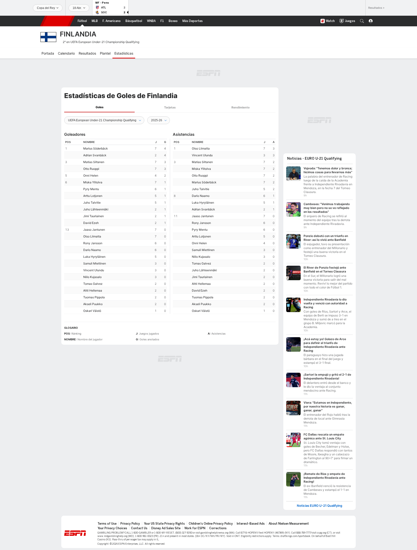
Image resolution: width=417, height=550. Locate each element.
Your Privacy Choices (112, 528)
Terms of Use (107, 523)
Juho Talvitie (92, 202)
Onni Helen (90, 175)
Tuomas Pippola (94, 297)
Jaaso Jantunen (94, 229)
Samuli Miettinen (94, 263)
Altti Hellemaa (92, 290)
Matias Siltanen (93, 162)
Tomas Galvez (93, 284)
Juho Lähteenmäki (95, 209)
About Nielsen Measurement (289, 523)
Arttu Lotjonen (92, 196)
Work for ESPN (194, 528)
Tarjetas (170, 107)
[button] (362, 21)
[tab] (99, 107)
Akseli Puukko (93, 304)
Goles (100, 107)
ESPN (57, 21)
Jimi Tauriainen (93, 216)
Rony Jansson (92, 243)
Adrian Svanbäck (94, 155)
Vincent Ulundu (93, 270)
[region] (115, 226)
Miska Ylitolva (92, 182)
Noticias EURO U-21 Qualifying (319, 505)
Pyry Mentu (91, 189)
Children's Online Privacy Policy (211, 523)
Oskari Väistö (92, 311)
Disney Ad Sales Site (166, 528)
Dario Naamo (92, 250)
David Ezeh (91, 223)
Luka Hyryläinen (94, 256)
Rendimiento (240, 107)
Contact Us (139, 528)
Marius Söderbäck (95, 148)
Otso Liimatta (92, 236)
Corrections (218, 528)
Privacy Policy (130, 523)
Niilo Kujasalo (92, 277)
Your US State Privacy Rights (164, 523)
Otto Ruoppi (91, 169)
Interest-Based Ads (251, 523)
